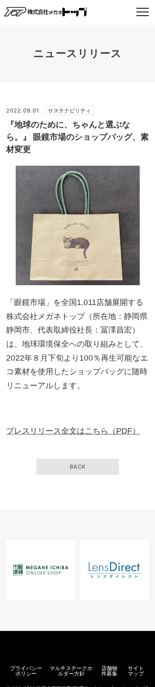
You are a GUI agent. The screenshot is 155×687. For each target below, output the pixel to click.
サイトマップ (136, 671)
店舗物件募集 (109, 671)
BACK (78, 466)
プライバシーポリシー (26, 671)
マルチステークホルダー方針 (71, 671)
